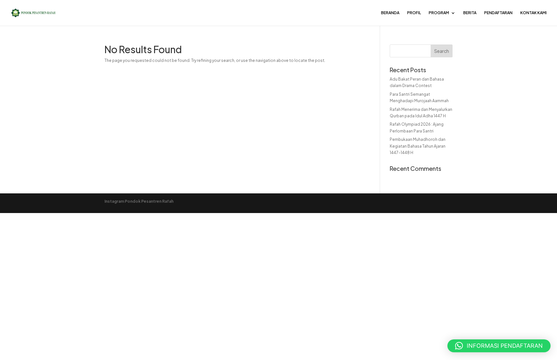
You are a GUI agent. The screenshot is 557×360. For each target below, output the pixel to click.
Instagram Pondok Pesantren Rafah (138, 201)
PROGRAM (439, 13)
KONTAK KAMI (533, 13)
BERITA (469, 13)
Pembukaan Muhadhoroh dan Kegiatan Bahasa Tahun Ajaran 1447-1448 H (417, 146)
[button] (499, 345)
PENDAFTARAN (498, 13)
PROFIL (414, 13)
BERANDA (390, 13)
